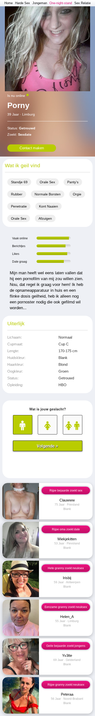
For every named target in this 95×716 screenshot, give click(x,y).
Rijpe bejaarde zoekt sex (65, 490)
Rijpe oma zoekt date (66, 529)
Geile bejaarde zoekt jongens (65, 646)
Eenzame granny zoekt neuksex (66, 607)
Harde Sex (22, 3)
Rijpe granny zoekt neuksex (66, 684)
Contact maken (31, 148)
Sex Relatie (82, 3)
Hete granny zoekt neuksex (66, 568)
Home (8, 3)
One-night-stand (60, 3)
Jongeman (39, 3)
